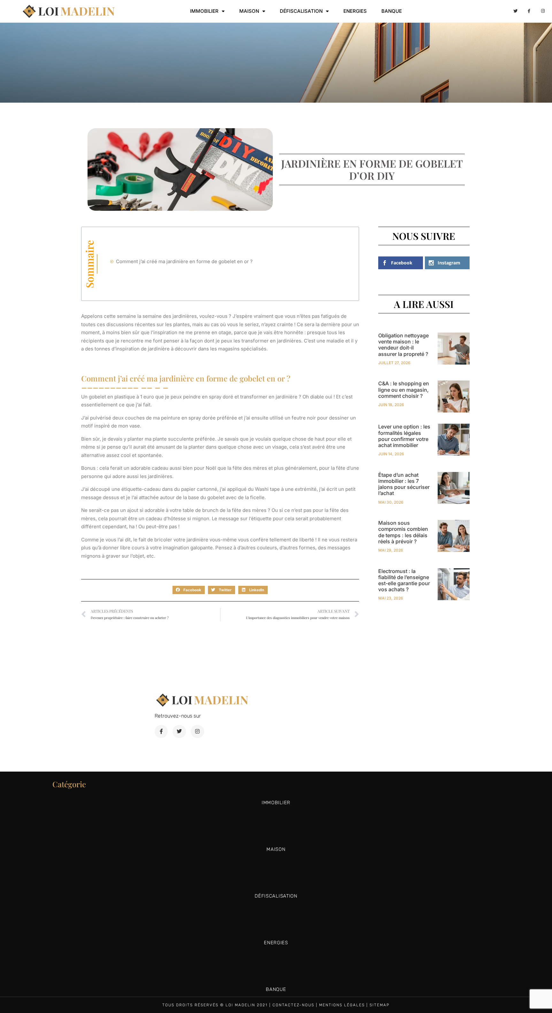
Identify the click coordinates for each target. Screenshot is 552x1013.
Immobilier (204, 11)
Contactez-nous (293, 1005)
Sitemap (380, 1005)
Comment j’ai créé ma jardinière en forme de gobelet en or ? (184, 261)
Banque (391, 11)
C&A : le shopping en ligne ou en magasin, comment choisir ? (403, 389)
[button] (188, 590)
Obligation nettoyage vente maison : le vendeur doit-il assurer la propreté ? (403, 344)
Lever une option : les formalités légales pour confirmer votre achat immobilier (404, 435)
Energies (355, 11)
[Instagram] (543, 11)
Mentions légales (342, 1005)
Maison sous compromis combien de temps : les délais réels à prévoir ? (403, 532)
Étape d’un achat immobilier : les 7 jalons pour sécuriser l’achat (404, 484)
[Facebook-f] (529, 11)
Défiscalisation (301, 11)
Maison (249, 11)
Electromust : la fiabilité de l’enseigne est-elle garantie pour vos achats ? (404, 580)
